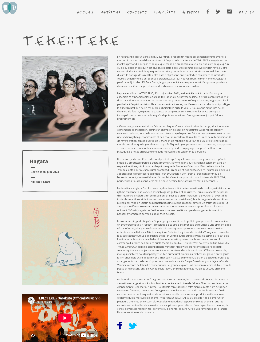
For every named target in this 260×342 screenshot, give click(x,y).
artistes (111, 12)
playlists (165, 12)
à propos (191, 12)
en (251, 12)
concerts (137, 12)
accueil (86, 12)
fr (240, 12)
